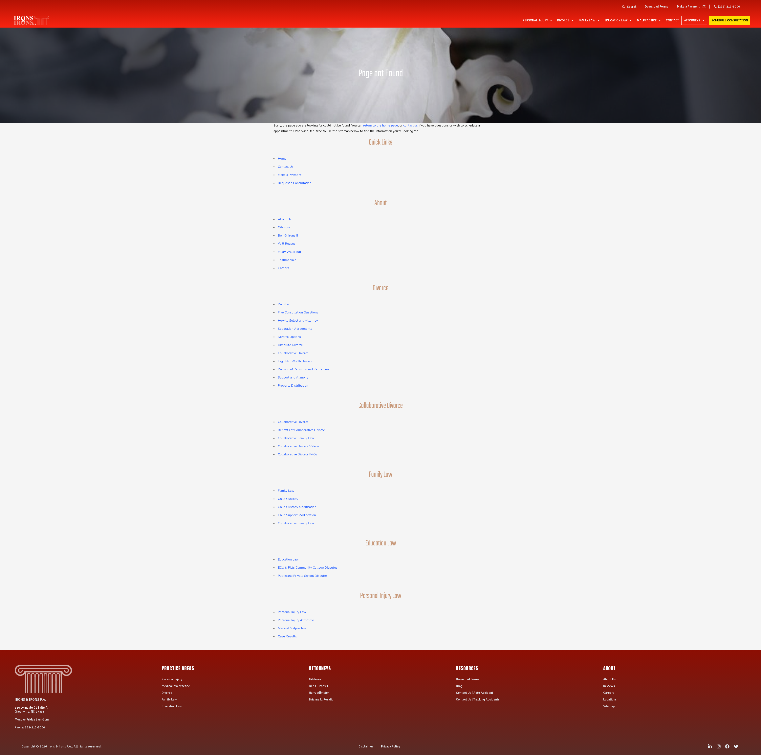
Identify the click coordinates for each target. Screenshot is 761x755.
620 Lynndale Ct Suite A (31, 708)
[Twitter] (736, 746)
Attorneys (692, 20)
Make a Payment (688, 7)
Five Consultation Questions (298, 312)
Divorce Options (289, 337)
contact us (410, 125)
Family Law (586, 20)
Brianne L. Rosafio (321, 699)
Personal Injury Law (292, 612)
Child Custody (288, 499)
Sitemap (609, 706)
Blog (459, 686)
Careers (283, 268)
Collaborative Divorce (293, 353)
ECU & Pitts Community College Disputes (307, 567)
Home (282, 158)
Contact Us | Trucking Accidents (477, 699)
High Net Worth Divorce (295, 361)
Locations (610, 699)
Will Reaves (286, 243)
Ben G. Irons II (288, 235)
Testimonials (287, 260)
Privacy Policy (390, 746)
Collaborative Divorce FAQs (297, 454)
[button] (623, 8)
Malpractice (647, 20)
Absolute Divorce (290, 345)
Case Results (287, 636)
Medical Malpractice (292, 628)
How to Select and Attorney (298, 320)
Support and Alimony (293, 377)
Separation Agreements (295, 329)
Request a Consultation (294, 183)
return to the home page (380, 125)
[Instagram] (718, 746)
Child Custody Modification (297, 507)
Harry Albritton (319, 693)
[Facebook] (727, 746)
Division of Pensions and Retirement (304, 369)
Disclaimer (366, 746)
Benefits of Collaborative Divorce (301, 430)
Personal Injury (535, 20)
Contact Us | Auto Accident (474, 693)
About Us (285, 219)
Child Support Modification (297, 515)
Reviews (609, 686)
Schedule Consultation (729, 20)
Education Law (616, 20)
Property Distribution (293, 385)
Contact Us (286, 167)
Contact (672, 20)
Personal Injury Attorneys (296, 620)
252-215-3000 (35, 727)
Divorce (563, 20)
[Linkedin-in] (710, 746)
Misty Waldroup (289, 252)
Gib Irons (284, 227)
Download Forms (656, 7)
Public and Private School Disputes (303, 576)
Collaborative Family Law (296, 438)
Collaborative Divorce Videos (298, 446)
